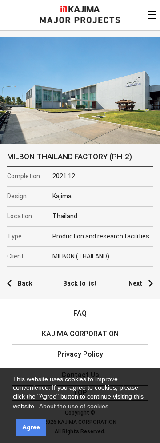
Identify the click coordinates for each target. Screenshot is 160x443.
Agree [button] (31, 427)
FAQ (80, 313)
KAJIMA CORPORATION (80, 9)
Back (25, 283)
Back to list (80, 283)
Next (135, 283)
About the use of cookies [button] (73, 406)
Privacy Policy (80, 354)
